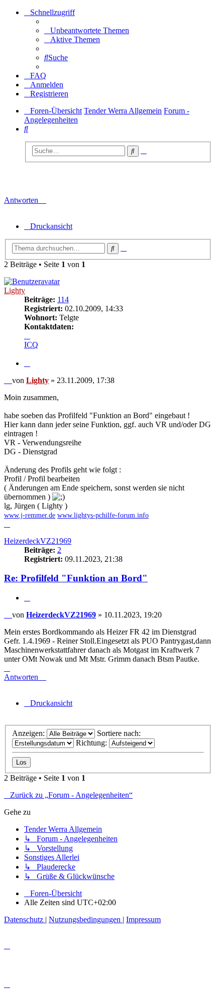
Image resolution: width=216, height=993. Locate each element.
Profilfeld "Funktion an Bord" (83, 179)
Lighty (14, 290)
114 (63, 299)
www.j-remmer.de (29, 515)
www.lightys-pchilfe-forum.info (103, 515)
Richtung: (92, 742)
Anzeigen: (29, 733)
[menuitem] (86, 30)
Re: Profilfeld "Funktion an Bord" (76, 578)
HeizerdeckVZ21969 (37, 541)
